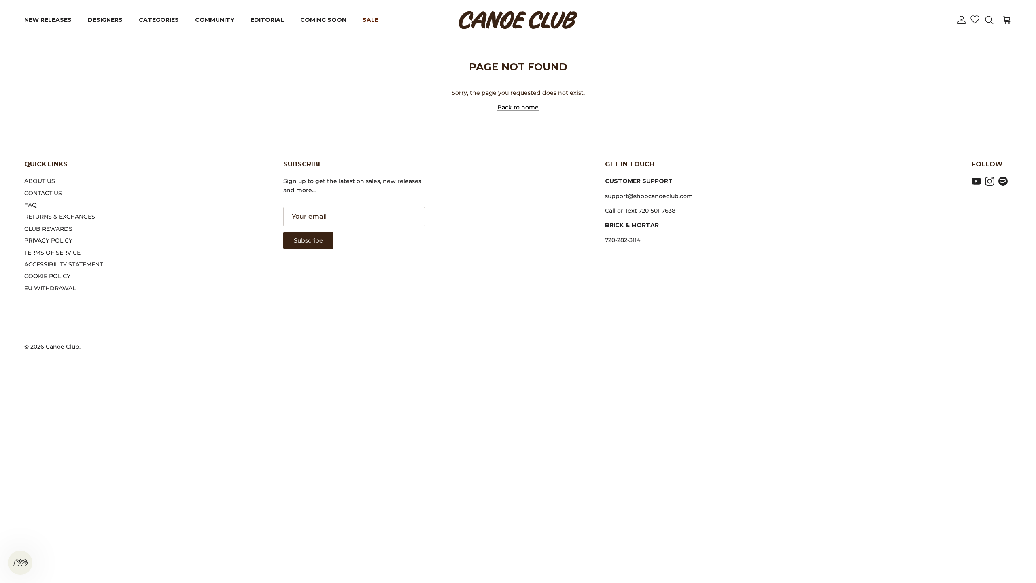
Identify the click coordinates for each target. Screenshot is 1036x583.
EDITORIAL (267, 19)
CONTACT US (43, 193)
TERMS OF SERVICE (52, 252)
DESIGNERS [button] (105, 19)
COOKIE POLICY (47, 276)
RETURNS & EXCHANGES (59, 216)
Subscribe (308, 240)
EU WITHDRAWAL (50, 288)
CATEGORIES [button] (159, 19)
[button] (961, 20)
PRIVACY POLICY (48, 240)
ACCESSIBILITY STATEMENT (63, 264)
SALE (370, 19)
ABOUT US (39, 181)
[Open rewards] (20, 563)
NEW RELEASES (48, 19)
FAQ (30, 205)
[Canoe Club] (518, 20)
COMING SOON (323, 19)
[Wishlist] (974, 20)
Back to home (518, 107)
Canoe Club (62, 346)
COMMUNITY (214, 19)
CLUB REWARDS (48, 228)
